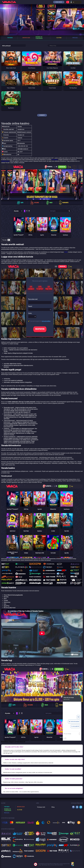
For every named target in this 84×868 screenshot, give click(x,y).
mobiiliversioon (5, 161)
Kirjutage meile (41, 807)
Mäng (52, 807)
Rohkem (42, 115)
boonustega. (55, 159)
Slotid (65, 252)
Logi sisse (59, 2)
